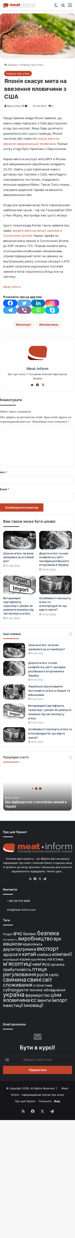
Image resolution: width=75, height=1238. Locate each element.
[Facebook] (10, 303)
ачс (17, 933)
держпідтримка (19, 949)
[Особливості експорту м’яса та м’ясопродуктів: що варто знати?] (55, 585)
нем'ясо (41, 964)
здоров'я (12, 954)
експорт (24, 325)
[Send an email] (26, 106)
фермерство (37, 995)
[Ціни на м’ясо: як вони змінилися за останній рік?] (19, 540)
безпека (48, 933)
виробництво (35, 938)
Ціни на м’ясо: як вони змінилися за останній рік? (18, 557)
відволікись (33, 944)
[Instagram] (52, 303)
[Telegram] (10, 310)
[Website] (32, 385)
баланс (29, 933)
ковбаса (44, 954)
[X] (43, 385)
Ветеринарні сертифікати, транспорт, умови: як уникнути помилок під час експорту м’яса (18, 605)
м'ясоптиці (17, 963)
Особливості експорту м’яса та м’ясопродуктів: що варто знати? (50, 733)
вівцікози (12, 943)
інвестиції (13, 1005)
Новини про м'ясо (31, 64)
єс (34, 1000)
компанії (62, 954)
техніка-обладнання (47, 990)
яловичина (49, 325)
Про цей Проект (25, 1101)
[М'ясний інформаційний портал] (19, 5)
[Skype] (52, 310)
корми (25, 959)
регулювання (19, 974)
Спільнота (45, 1101)
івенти (44, 1000)
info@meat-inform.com (21, 909)
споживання (17, 985)
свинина (14, 979)
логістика (55, 959)
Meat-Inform (14, 106)
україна (14, 994)
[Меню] (70, 6)
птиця (39, 969)
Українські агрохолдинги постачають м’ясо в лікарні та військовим (49, 690)
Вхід (57, 1101)
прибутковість (17, 969)
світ (47, 979)
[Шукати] (63, 6)
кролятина (38, 959)
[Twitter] (24, 303)
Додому (12, 64)
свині (34, 979)
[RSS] (30, 879)
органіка (57, 965)
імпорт (59, 1000)
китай (29, 954)
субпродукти (15, 989)
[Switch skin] (56, 6)
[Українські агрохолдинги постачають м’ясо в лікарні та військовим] (14, 691)
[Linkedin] (38, 303)
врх (57, 939)
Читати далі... (55, 871)
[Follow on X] (23, 106)
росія (42, 974)
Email (4, 489)
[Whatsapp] (38, 310)
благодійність (10, 939)
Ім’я (3, 472)
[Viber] (24, 310)
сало (53, 974)
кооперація (11, 959)
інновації (33, 1005)
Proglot (7, 934)
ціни (56, 995)
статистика (42, 985)
